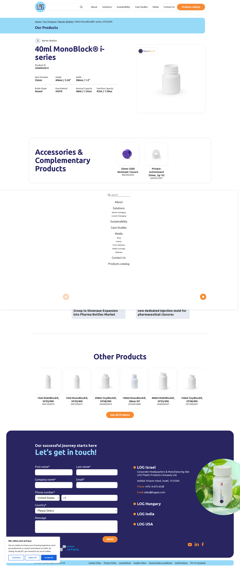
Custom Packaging (119, 216)
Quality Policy (140, 563)
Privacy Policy (110, 563)
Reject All (32, 558)
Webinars (118, 252)
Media (156, 7)
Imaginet (201, 563)
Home (38, 21)
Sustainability (123, 7)
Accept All (49, 558)
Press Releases (119, 245)
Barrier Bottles (65, 21)
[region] (32, 550)
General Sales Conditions (160, 563)
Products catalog (191, 7)
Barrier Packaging (119, 212)
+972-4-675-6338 (150, 486)
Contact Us (169, 7)
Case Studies (141, 7)
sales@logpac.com (151, 492)
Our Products (49, 21)
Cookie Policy (95, 563)
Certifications (181, 563)
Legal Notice (125, 563)
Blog (119, 238)
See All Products (120, 414)
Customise (16, 558)
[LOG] (40, 7)
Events (119, 241)
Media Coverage (118, 249)
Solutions (107, 7)
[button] (203, 297)
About (94, 7)
